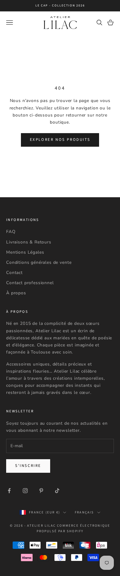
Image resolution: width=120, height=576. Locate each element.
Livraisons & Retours (28, 242)
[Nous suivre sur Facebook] (9, 491)
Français (84, 512)
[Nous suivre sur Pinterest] (41, 491)
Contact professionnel (30, 283)
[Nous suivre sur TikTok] (57, 491)
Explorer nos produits (60, 139)
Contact (14, 273)
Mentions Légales (25, 252)
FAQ (11, 232)
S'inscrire (28, 465)
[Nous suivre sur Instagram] (25, 491)
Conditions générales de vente (38, 262)
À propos (16, 293)
